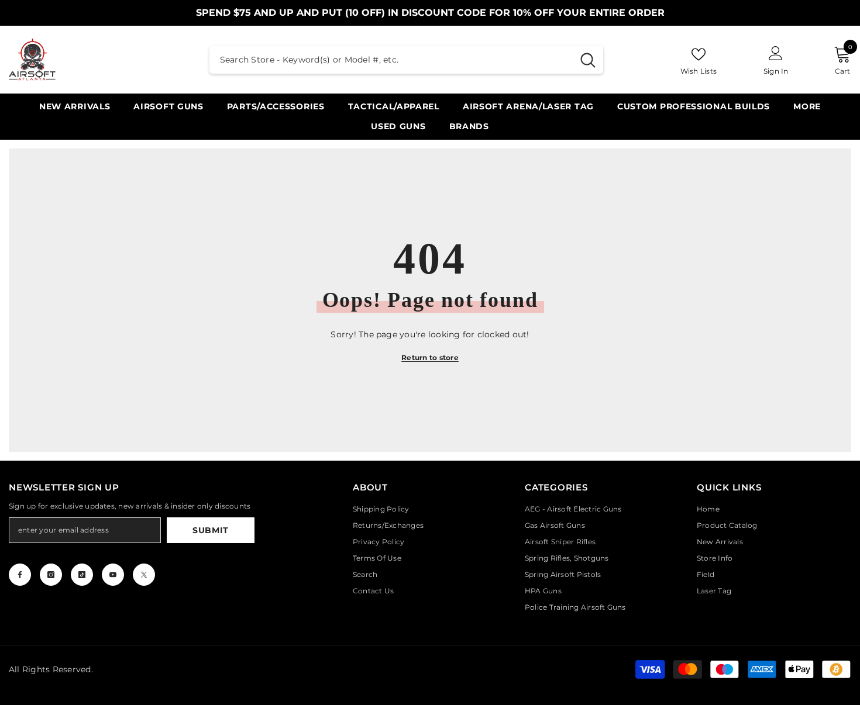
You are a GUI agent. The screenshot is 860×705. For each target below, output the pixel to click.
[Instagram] (51, 575)
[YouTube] (113, 575)
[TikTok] (82, 575)
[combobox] (391, 60)
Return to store (430, 357)
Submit (210, 530)
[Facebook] (20, 575)
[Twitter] (144, 575)
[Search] (406, 60)
